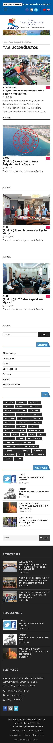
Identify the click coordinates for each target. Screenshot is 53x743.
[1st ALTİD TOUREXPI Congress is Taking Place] (10, 522)
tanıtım (41, 454)
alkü (6, 434)
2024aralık (9, 426)
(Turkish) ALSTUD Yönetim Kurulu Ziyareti (32, 596)
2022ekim (36, 414)
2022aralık (9, 414)
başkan (41, 434)
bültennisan (9, 454)
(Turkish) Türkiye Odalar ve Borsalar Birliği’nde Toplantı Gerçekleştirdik (33, 567)
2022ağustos (22, 414)
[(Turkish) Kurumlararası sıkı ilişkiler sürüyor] (26, 209)
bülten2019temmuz (29, 446)
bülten (20, 438)
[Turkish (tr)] (44, 10)
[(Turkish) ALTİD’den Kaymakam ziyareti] (26, 278)
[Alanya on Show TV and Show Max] (10, 493)
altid (23, 434)
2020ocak (20, 406)
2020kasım (34, 402)
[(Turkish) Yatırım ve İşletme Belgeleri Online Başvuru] (26, 140)
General (5, 87)
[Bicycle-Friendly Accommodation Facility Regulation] (26, 70)
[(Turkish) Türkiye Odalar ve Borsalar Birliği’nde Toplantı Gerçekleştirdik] (10, 566)
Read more (7, 117)
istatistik (30, 454)
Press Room (27, 730)
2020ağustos (25, 47)
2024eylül (21, 426)
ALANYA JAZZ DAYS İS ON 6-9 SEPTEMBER (33, 507)
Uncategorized (10, 369)
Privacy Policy (30, 735)
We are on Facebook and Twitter (31, 478)
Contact (39, 730)
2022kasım (23, 418)
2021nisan (34, 410)
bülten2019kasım (11, 446)
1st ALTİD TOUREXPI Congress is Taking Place (34, 521)
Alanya (21, 430)
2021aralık (8, 410)
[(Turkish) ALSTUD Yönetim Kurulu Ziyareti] (10, 596)
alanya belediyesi (35, 430)
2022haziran (9, 418)
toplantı (8, 458)
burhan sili (9, 438)
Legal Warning (15, 735)
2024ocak (33, 426)
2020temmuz (34, 406)
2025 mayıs (9, 430)
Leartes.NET (34, 740)
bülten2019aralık (34, 438)
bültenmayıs (38, 450)
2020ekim (21, 402)
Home (5, 42)
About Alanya (9, 353)
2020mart (8, 406)
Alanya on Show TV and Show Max (34, 492)
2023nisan (36, 422)
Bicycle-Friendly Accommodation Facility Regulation (23, 92)
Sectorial (12, 87)
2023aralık (9, 422)
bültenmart (24, 450)
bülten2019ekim (11, 442)
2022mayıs (36, 418)
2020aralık (9, 402)
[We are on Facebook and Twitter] (10, 479)
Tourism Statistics (11, 385)
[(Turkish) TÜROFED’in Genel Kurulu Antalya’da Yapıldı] (10, 582)
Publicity (7, 379)
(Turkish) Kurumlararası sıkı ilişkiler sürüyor (25, 232)
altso (32, 434)
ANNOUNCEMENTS (12, 4)
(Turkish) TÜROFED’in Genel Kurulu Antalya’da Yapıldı (33, 581)
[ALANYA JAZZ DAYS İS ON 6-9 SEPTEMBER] (10, 507)
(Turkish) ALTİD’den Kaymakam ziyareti (23, 301)
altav (15, 434)
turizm (18, 458)
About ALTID (9, 359)
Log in (41, 735)
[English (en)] (48, 10)
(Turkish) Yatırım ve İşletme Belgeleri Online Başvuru (20, 163)
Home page (15, 730)
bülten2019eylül (27, 442)
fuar (20, 454)
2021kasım (21, 410)
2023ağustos (22, 422)
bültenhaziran (10, 450)
